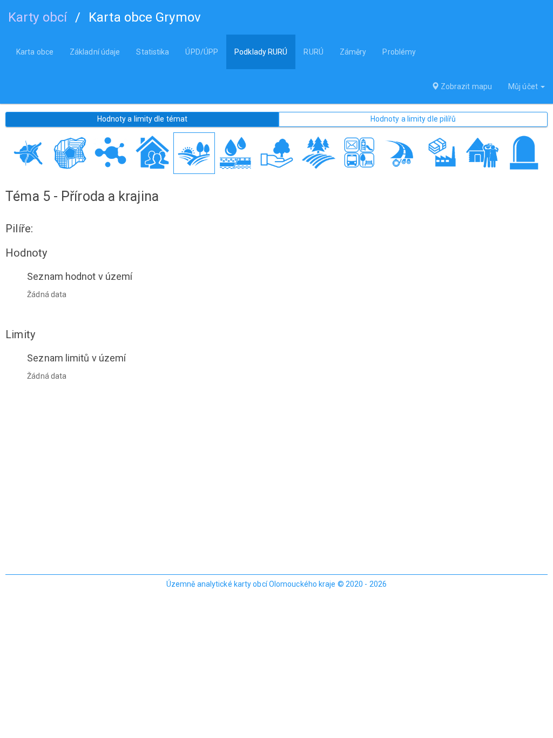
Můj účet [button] (523, 86)
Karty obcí (37, 17)
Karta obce (34, 52)
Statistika (152, 52)
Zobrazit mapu (465, 86)
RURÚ (313, 52)
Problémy (399, 52)
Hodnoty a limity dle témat (142, 119)
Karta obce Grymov (145, 17)
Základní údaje (95, 52)
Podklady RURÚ (260, 52)
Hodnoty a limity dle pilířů (413, 119)
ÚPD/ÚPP (201, 52)
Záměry (353, 52)
